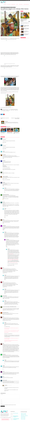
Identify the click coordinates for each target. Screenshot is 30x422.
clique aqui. (12, 107)
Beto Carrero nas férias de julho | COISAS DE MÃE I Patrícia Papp (9, 306)
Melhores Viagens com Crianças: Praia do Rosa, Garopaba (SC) (15, 416)
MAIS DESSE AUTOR (8, 126)
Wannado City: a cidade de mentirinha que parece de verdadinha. (15, 118)
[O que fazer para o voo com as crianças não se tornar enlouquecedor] (12, 419)
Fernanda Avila (22, 21)
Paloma (3, 219)
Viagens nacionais (13, 4)
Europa (17, 4)
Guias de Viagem (8, 4)
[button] (26, 0)
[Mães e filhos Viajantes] (12, 414)
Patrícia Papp (6, 121)
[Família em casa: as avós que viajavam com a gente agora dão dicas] (22, 29)
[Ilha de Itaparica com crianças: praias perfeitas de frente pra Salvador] (22, 26)
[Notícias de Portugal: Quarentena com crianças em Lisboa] (22, 32)
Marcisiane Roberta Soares (5, 312)
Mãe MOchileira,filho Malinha (6, 194)
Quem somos (5, 4)
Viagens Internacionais (26, 4)
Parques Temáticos (4, 7)
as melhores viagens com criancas (5, 109)
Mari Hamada (4, 354)
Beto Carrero (7, 6)
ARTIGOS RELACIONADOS (3, 126)
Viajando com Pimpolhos (5, 176)
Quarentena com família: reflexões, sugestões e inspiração (24, 20)
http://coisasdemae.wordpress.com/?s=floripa (13, 262)
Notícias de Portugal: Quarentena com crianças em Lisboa (26, 31)
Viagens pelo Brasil (14, 7)
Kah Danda (4, 182)
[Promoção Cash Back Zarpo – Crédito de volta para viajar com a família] (16, 130)
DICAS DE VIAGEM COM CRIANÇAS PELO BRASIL (14, 109)
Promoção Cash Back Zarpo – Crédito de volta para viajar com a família (16, 133)
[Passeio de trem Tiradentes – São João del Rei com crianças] (10, 130)
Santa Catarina (4, 6)
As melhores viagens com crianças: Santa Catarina (5, 118)
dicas (9, 109)
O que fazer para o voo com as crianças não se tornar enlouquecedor (16, 419)
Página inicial (2, 6)
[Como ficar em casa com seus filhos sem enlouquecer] (3, 130)
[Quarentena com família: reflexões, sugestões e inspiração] (25, 15)
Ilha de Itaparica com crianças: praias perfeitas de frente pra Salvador (26, 26)
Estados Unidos (20, 4)
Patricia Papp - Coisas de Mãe (8, 7)
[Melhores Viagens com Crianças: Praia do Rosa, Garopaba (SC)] (12, 416)
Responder (3, 149)
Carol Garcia (4, 160)
